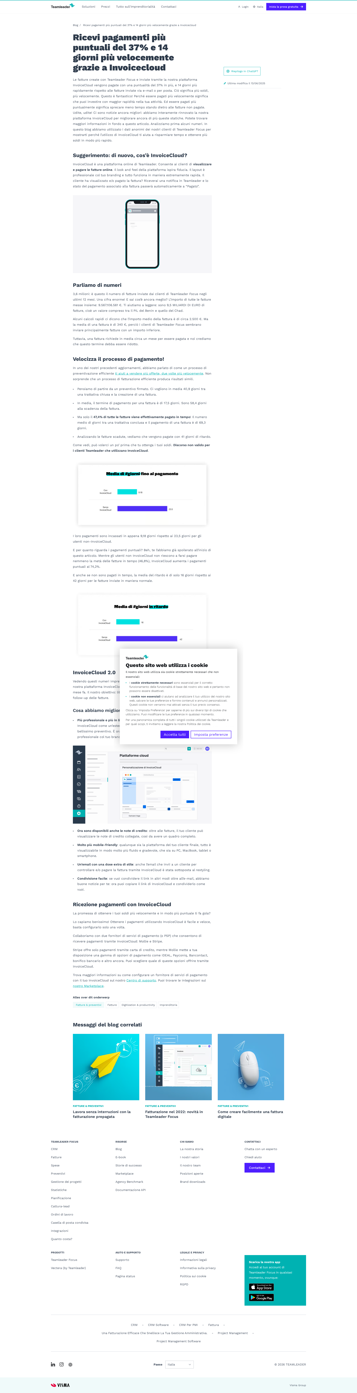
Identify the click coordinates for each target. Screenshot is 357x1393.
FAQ (118, 1268)
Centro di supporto (141, 980)
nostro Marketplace (88, 986)
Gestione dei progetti (66, 1182)
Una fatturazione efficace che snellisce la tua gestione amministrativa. (154, 1333)
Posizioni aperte (191, 1173)
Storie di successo (128, 1165)
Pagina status (125, 1276)
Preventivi (58, 1173)
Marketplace (124, 1173)
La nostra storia (191, 1149)
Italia (260, 6)
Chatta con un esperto (261, 1149)
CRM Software (158, 1325)
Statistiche (59, 1190)
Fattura (213, 1325)
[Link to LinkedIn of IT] (53, 1364)
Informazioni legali (193, 1260)
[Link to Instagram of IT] (62, 1364)
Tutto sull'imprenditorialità (135, 6)
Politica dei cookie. (199, 724)
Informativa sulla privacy (198, 1268)
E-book (120, 1157)
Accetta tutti (175, 734)
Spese (55, 1165)
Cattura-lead (60, 1206)
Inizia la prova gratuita (283, 6)
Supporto (122, 1260)
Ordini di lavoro (62, 1214)
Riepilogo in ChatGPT (244, 71)
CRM (54, 1149)
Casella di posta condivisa (69, 1222)
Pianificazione (61, 1198)
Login (245, 6)
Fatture (112, 1004)
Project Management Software (179, 1341)
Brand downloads (192, 1182)
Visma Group (298, 1385)
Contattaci (168, 6)
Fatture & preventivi (88, 1004)
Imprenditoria (168, 1004)
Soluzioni (88, 6)
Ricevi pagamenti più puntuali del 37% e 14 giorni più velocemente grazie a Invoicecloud (139, 25)
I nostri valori (189, 1157)
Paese (158, 1364)
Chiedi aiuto (253, 1157)
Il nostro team (190, 1165)
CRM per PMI (188, 1325)
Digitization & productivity (138, 1004)
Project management (233, 1333)
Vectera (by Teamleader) (68, 1268)
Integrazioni (59, 1231)
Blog (75, 25)
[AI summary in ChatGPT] (70, 1364)
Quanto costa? (61, 1239)
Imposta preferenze (211, 734)
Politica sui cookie (193, 1276)
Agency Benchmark (129, 1182)
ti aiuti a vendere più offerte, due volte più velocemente (159, 373)
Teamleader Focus (64, 1260)
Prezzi (105, 6)
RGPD (184, 1284)
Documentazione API (130, 1190)
